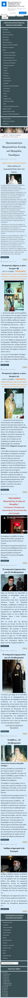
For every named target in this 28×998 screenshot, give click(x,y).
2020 (4, 994)
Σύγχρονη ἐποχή (7, 98)
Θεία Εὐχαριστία (7, 81)
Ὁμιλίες (4, 950)
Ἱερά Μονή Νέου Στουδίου (9, 111)
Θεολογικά (5, 75)
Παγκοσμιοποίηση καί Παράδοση (11, 86)
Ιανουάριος (6, 985)
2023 (3, 989)
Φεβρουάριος (6, 983)
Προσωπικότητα (6, 32)
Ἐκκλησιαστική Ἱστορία (8, 57)
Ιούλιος (5, 976)
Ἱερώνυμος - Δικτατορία (8, 945)
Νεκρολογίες (6, 37)
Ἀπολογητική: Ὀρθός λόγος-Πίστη (11, 106)
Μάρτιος (5, 982)
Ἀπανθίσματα (6, 124)
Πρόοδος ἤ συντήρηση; (8, 101)
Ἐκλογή (4, 937)
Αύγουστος (6, 974)
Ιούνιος (5, 977)
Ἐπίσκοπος (6, 73)
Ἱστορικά (5, 943)
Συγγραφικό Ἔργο (7, 955)
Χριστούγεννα (6, 91)
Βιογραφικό (5, 29)
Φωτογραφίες (6, 40)
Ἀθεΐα (4, 104)
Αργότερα (13, 13)
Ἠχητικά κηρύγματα (7, 42)
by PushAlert (4, 14)
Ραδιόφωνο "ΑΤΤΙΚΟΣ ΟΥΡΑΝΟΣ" (10, 45)
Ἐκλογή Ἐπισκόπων (7, 940)
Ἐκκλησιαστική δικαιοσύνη (9, 55)
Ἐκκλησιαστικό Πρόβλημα (9, 52)
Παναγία (5, 96)
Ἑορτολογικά (6, 88)
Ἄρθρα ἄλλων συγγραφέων (9, 121)
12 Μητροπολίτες (6, 118)
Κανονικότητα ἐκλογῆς (8, 34)
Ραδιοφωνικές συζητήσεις (8, 47)
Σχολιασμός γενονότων (8, 65)
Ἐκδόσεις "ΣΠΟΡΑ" (7, 109)
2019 (3, 996)
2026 (3, 972)
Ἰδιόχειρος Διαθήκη (7, 927)
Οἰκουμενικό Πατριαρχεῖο (9, 63)
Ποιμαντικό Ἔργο (7, 948)
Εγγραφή (23, 13)
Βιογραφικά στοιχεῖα (7, 922)
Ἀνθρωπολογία (6, 78)
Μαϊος (5, 979)
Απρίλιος (5, 980)
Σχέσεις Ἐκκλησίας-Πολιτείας (10, 60)
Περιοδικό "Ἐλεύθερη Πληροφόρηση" (11, 114)
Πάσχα (4, 93)
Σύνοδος (5, 70)
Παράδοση (5, 83)
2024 (4, 988)
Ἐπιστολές (5, 958)
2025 (3, 986)
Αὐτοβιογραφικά (7, 930)
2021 (3, 993)
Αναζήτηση (5, 17)
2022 (4, 991)
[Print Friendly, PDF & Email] (24, 259)
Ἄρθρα (4, 50)
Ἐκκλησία (5, 68)
